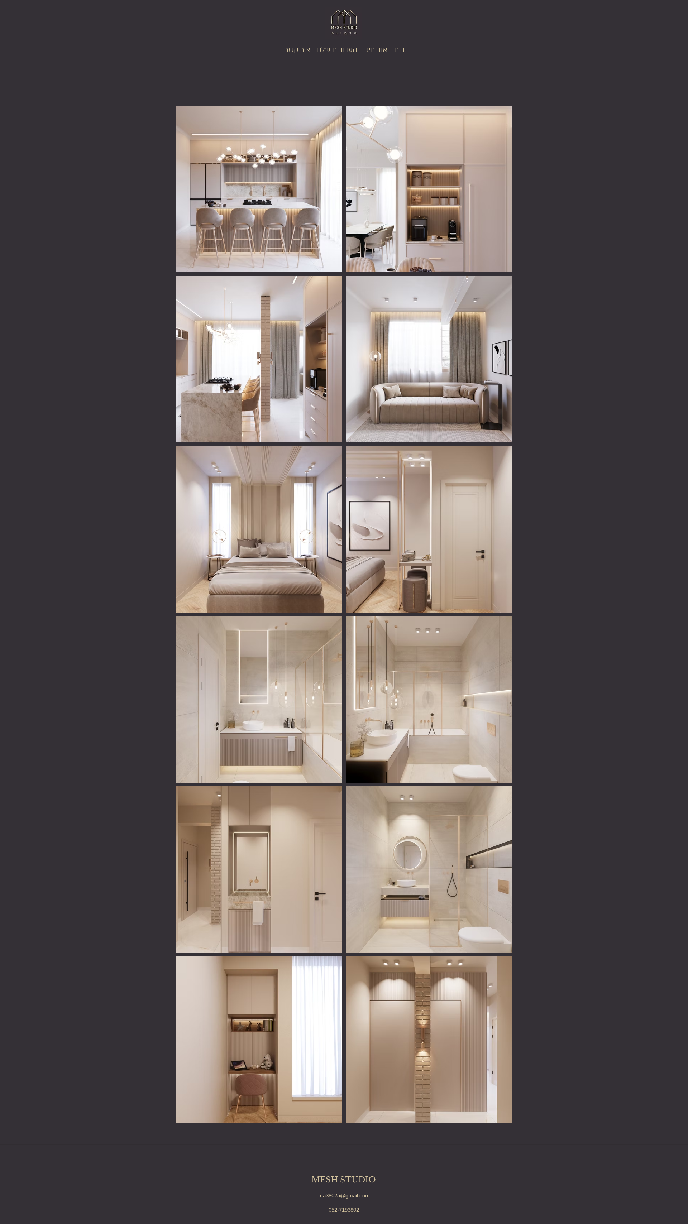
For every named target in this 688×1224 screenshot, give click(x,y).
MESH (325, 1180)
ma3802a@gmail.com (344, 1195)
